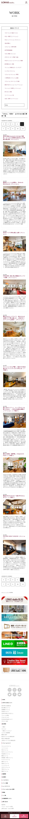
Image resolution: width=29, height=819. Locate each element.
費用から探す (4, 734)
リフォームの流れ (5, 715)
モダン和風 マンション (10, 53)
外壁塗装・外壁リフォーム (7, 757)
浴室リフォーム (5, 761)
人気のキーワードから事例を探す (8, 740)
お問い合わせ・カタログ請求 (8, 808)
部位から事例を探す (6, 738)
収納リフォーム (5, 771)
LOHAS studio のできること (7, 713)
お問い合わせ (5, 801)
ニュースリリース (6, 786)
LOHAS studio (8, 2)
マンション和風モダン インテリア (13, 67)
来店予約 (3, 804)
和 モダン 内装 (8, 91)
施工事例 (4, 723)
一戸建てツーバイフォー (7, 730)
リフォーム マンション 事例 (11, 74)
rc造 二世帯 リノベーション (11, 98)
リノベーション (5, 748)
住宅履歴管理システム (7, 798)
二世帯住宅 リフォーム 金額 (11, 78)
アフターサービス (5, 717)
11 (23, 128)
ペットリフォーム (5, 765)
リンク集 (4, 795)
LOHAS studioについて (7, 702)
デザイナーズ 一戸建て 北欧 (11, 57)
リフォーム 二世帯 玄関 (10, 46)
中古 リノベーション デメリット (12, 39)
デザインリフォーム (6, 767)
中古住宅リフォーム (6, 753)
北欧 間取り (7, 43)
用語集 (3, 792)
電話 (5, 816)
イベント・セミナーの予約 (7, 806)
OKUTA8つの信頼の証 (6, 705)
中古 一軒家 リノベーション (11, 36)
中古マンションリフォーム (7, 751)
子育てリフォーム (5, 769)
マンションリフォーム (6, 746)
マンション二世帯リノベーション (13, 88)
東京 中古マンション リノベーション (14, 84)
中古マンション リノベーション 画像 (14, 60)
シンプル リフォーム (10, 71)
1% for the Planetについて (7, 719)
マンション (4, 728)
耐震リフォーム (5, 755)
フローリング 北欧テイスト (11, 33)
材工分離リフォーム (6, 707)
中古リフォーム (5, 750)
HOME (3, 699)
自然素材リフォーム (6, 709)
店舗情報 (4, 773)
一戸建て (3, 726)
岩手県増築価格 (8, 50)
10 (17, 128)
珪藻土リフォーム (5, 763)
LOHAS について (5, 711)
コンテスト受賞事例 (6, 732)
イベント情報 (5, 783)
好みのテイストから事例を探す (8, 736)
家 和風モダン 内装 (9, 64)
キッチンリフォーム (6, 759)
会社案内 (4, 777)
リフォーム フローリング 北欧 (12, 81)
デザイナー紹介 (5, 721)
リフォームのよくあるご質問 (8, 789)
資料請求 (14, 816)
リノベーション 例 (9, 95)
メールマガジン (5, 780)
